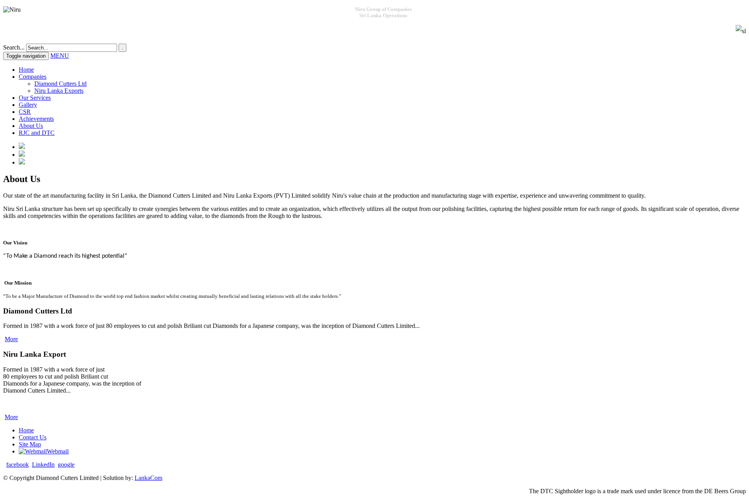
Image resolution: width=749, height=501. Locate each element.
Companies (32, 76)
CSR (25, 111)
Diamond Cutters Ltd (60, 83)
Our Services (35, 97)
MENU (59, 55)
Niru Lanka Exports (58, 90)
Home (26, 69)
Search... (14, 47)
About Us (31, 125)
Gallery (28, 104)
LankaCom (148, 477)
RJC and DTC (37, 132)
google (66, 464)
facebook (17, 464)
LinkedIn (43, 464)
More (11, 339)
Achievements (36, 118)
